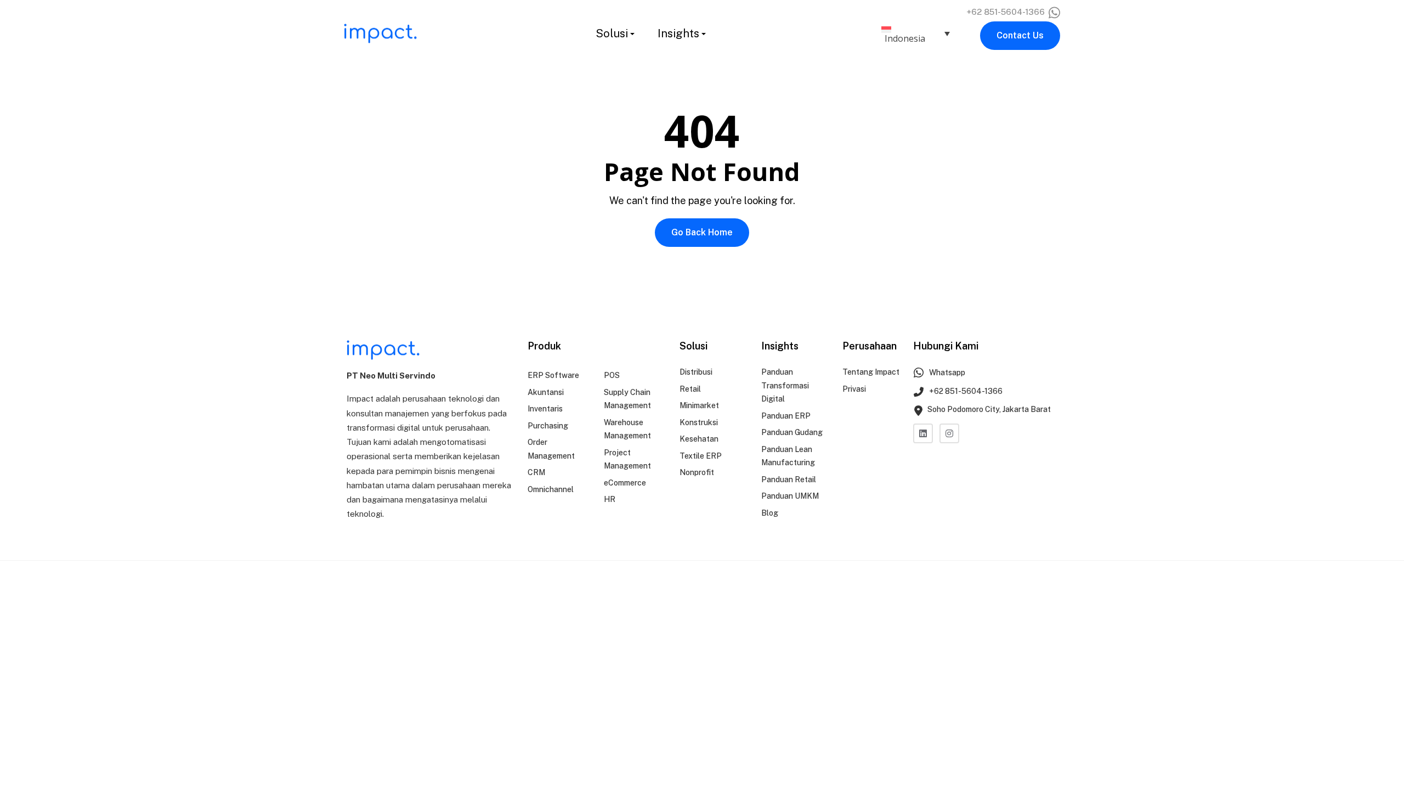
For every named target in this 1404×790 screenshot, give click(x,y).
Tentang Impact (870, 372)
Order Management (551, 449)
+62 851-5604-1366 (1006, 11)
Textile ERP (701, 456)
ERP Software (553, 375)
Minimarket (699, 405)
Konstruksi (699, 422)
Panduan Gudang (792, 432)
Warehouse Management (627, 429)
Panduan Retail (788, 479)
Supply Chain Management (627, 399)
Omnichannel (551, 489)
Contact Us (1020, 35)
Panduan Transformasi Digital (785, 385)
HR (609, 499)
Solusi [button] (612, 33)
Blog (769, 513)
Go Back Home (702, 232)
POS (612, 375)
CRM (536, 472)
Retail (690, 389)
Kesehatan (699, 439)
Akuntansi (546, 392)
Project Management (627, 459)
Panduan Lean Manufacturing (788, 456)
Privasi (854, 389)
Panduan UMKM (790, 496)
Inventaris (545, 408)
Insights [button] (678, 33)
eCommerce (625, 482)
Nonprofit (697, 472)
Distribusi (696, 372)
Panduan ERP (786, 415)
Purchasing (548, 425)
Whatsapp (946, 372)
